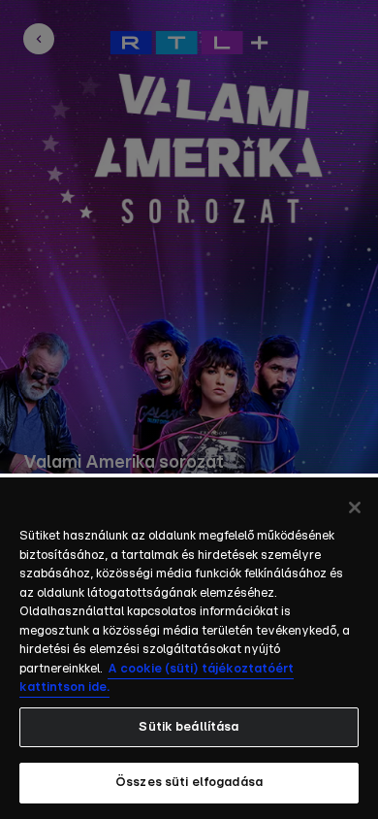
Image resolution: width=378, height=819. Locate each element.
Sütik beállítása (188, 727)
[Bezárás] (354, 507)
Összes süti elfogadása (189, 782)
